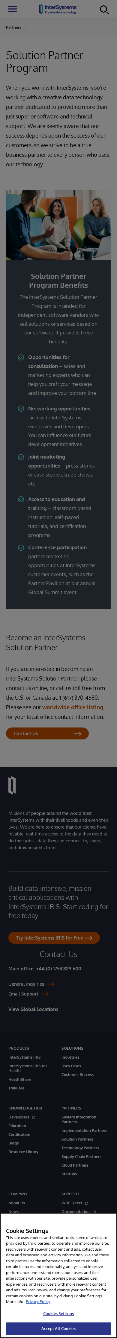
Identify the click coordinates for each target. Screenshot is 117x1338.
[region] (58, 1275)
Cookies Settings (58, 1313)
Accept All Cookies (58, 1328)
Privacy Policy (38, 1301)
